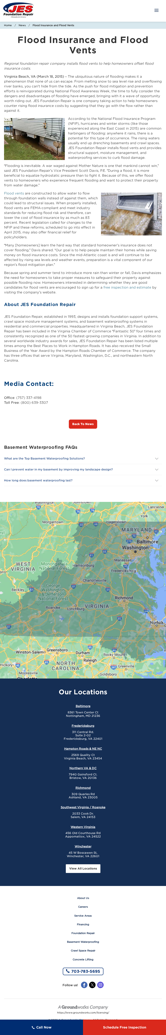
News (22, 25)
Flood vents (14, 193)
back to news (83, 424)
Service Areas (83, 915)
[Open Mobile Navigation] (156, 11)
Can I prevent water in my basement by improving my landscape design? (59, 469)
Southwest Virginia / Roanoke (83, 807)
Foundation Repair (83, 933)
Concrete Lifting (83, 959)
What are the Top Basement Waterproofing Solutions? (44, 458)
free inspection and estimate (127, 287)
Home (8, 25)
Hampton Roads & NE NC (83, 748)
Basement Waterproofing (83, 941)
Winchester (83, 846)
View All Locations (83, 868)
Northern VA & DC (83, 768)
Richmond (83, 787)
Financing (83, 924)
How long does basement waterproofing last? (38, 480)
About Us (83, 898)
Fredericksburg (83, 725)
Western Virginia (83, 827)
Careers (83, 906)
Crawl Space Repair (83, 950)
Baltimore (83, 706)
